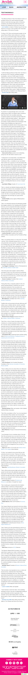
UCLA (15, 547)
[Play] (3, 108)
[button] (14, 102)
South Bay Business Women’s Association (16, 467)
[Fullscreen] (25, 108)
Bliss (22, 667)
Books (10, 667)
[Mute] (22, 108)
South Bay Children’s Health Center (10, 267)
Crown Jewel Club (21, 184)
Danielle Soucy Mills (7, 599)
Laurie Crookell (5, 586)
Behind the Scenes (17, 668)
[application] (14, 102)
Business (7, 668)
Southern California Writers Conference (11, 318)
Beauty (16, 667)
